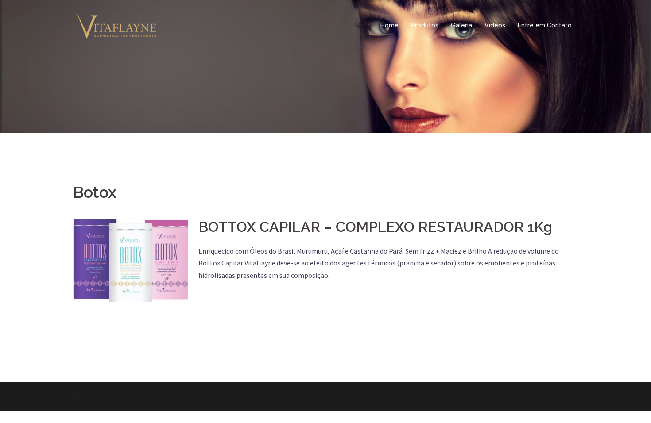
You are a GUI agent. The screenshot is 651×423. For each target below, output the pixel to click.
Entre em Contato (545, 25)
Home (389, 25)
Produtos (424, 25)
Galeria (461, 25)
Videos (494, 25)
